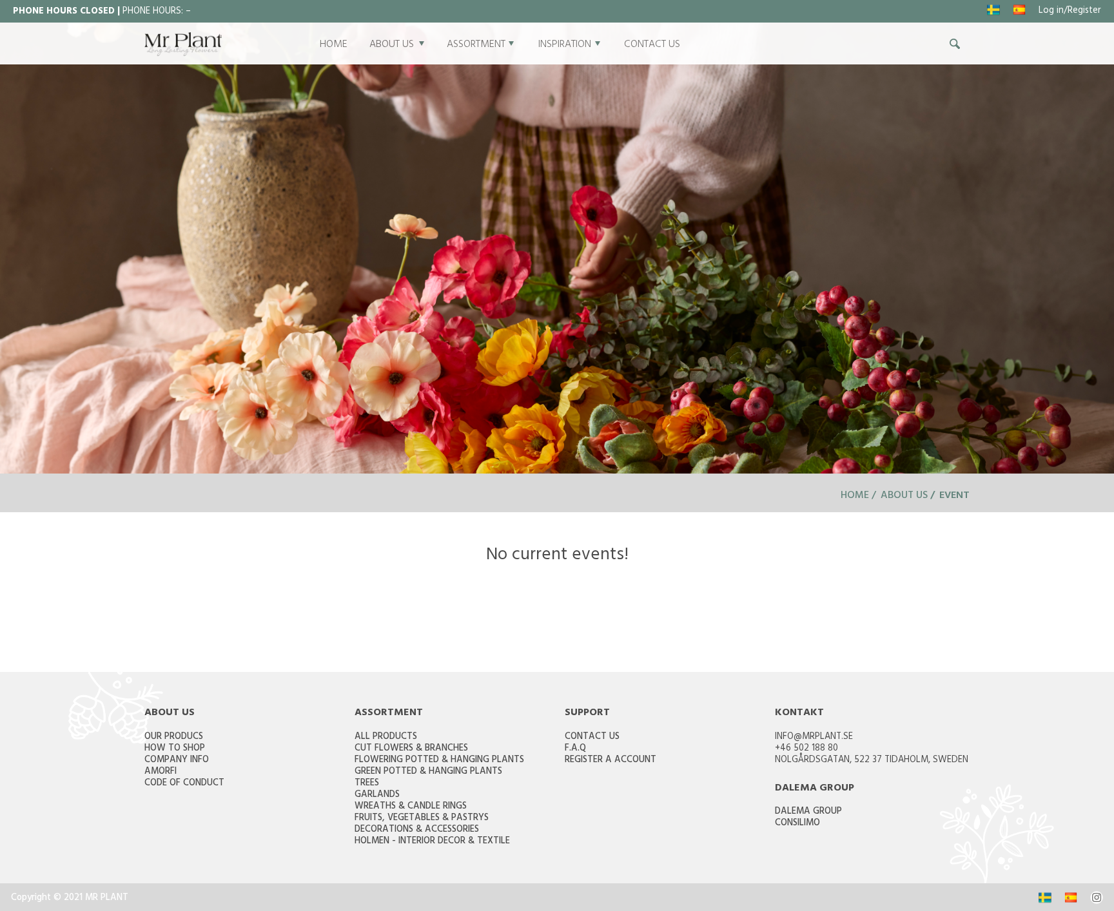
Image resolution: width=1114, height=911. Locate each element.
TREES (367, 783)
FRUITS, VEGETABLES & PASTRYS (422, 818)
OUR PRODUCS (173, 737)
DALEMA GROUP (808, 812)
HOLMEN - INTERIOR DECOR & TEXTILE (432, 841)
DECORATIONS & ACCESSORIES (417, 830)
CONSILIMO (797, 823)
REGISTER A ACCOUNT (610, 760)
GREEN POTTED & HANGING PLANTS (428, 772)
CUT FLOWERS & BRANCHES (411, 749)
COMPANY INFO (176, 760)
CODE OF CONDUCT (184, 783)
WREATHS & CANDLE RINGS (411, 807)
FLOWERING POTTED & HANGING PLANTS (439, 760)
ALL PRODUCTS (386, 737)
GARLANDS (377, 795)
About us (904, 496)
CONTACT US (652, 45)
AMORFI (160, 772)
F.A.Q (575, 749)
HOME (333, 45)
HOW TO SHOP (174, 749)
